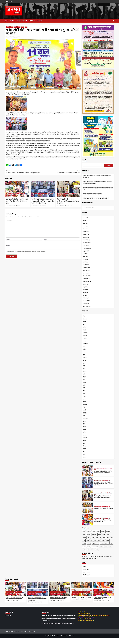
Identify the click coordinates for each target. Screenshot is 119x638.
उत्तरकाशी (85, 335)
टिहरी (84, 387)
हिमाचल (84, 457)
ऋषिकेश (84, 349)
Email (45, 239)
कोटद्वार (84, 360)
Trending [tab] (98, 462)
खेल (35, 21)
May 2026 (85, 226)
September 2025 (87, 248)
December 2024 (86, 273)
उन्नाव (84, 346)
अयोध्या (84, 327)
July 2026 (85, 220)
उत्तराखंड (12, 21)
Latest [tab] (85, 462)
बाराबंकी (84, 410)
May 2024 (85, 292)
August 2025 (86, 251)
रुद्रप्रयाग (85, 437)
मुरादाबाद (84, 421)
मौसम (84, 423)
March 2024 (86, 298)
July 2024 (85, 286)
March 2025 (86, 264)
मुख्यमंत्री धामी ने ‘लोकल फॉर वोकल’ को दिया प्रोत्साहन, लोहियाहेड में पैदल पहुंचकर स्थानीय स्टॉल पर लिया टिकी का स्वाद (43, 201)
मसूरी (26, 26)
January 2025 (86, 270)
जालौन (84, 385)
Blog (84, 316)
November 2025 (87, 242)
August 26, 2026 (67, 205)
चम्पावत (84, 382)
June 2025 (85, 256)
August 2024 (86, 284)
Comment (8, 220)
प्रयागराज (85, 404)
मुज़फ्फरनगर (85, 418)
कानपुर (84, 352)
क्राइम (84, 363)
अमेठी (84, 324)
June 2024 (85, 289)
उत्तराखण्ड (12, 193)
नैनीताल (84, 399)
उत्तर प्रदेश (24, 21)
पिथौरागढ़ (84, 401)
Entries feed (86, 569)
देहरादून (22, 26)
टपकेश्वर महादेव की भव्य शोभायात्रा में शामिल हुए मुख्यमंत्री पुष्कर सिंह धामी (96, 198)
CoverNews (64, 635)
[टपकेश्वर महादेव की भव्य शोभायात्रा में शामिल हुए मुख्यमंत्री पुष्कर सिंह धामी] (87, 519)
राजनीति (31, 21)
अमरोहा (84, 321)
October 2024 (86, 278)
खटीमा (84, 365)
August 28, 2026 (15, 205)
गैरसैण (19, 26)
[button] (113, 20)
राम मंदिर (84, 429)
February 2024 (86, 300)
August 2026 (86, 217)
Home (6, 21)
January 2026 (86, 237)
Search (84, 160)
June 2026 (85, 223)
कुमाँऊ (12, 26)
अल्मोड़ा (84, 329)
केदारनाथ (84, 357)
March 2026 (86, 231)
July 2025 (85, 253)
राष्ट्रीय (19, 21)
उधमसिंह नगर (85, 343)
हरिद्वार (84, 451)
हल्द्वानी (84, 454)
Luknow (85, 318)
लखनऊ (84, 440)
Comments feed (86, 572)
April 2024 (85, 295)
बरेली (84, 407)
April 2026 (85, 228)
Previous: (23, 171)
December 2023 (86, 306)
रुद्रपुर (84, 434)
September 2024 (87, 281)
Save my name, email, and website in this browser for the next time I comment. (26, 251)
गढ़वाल (15, 26)
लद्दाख (84, 443)
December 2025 (86, 239)
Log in (84, 566)
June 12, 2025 (15, 37)
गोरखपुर (84, 376)
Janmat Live (9, 37)
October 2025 (86, 245)
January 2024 (86, 303)
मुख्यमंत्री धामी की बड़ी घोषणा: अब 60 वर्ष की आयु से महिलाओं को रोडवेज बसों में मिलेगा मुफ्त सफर (17, 201)
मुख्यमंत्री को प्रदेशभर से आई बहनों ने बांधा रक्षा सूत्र (92, 193)
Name (8, 239)
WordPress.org (86, 574)
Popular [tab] (91, 462)
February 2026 (86, 234)
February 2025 (86, 267)
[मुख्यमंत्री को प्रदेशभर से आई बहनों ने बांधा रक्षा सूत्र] (87, 507)
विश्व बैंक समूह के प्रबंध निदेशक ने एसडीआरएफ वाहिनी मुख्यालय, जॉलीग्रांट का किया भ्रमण (68, 201)
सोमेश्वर (84, 446)
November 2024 (87, 275)
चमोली (84, 379)
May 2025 (85, 259)
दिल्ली (7, 195)
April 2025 (85, 262)
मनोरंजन (40, 21)
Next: (69, 171)
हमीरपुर (84, 448)
